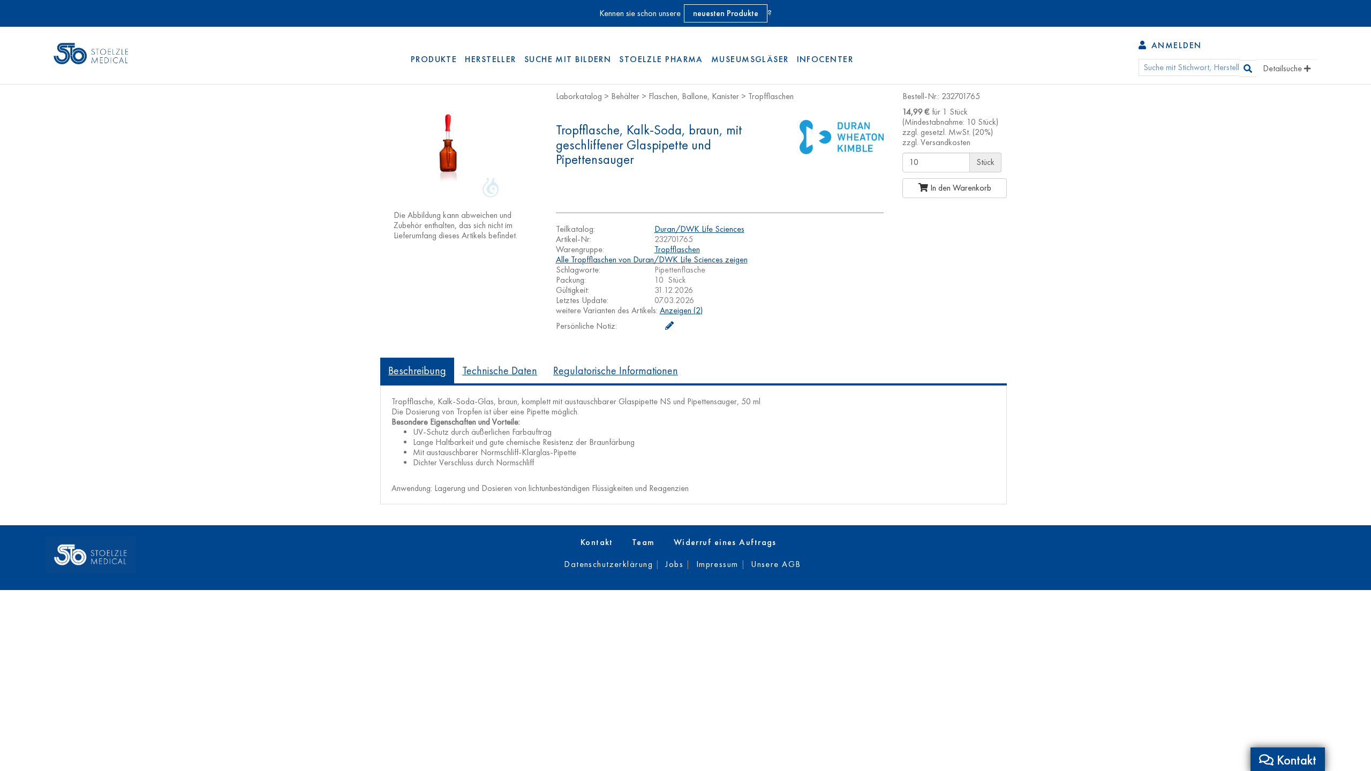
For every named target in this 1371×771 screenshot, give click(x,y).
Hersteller (490, 59)
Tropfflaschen (677, 249)
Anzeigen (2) (681, 310)
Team (643, 542)
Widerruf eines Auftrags (725, 542)
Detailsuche (1283, 68)
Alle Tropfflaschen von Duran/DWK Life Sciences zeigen (652, 259)
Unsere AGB (776, 564)
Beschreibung (417, 370)
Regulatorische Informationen (615, 370)
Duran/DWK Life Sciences (699, 229)
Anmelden (1174, 45)
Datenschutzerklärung (608, 564)
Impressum (717, 564)
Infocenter (825, 59)
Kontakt (597, 542)
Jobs (674, 564)
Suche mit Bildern (567, 59)
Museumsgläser (750, 59)
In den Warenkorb (959, 188)
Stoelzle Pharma (661, 59)
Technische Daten (499, 370)
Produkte (434, 59)
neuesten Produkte (725, 13)
